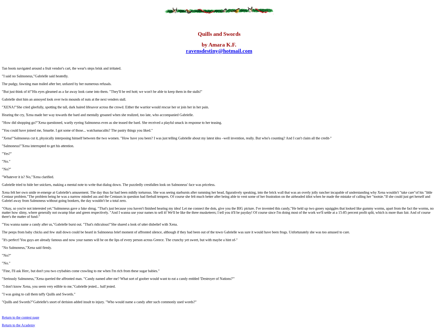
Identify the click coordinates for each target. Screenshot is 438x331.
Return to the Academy (18, 325)
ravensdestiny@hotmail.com (219, 51)
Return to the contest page (20, 317)
